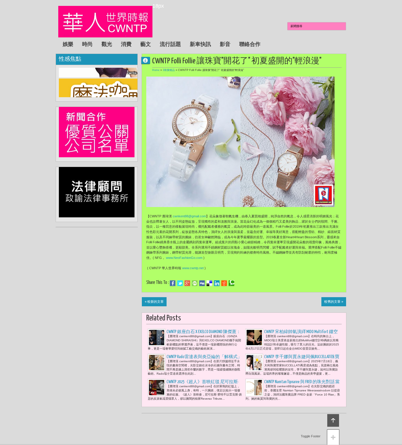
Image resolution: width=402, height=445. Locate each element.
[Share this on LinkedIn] (217, 283)
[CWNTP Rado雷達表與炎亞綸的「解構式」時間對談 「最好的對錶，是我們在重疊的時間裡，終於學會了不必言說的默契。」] (156, 362)
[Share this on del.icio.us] (209, 283)
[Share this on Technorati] (231, 283)
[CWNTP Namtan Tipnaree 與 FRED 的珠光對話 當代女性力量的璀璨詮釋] (254, 387)
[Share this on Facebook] (172, 283)
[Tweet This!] (180, 283)
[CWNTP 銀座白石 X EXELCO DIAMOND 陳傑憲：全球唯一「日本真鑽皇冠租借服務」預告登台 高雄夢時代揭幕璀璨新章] (156, 337)
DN (148, 60)
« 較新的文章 (154, 301)
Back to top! (333, 420)
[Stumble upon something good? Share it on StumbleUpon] (194, 283)
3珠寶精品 (169, 70)
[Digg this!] (202, 283)
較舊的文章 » (333, 301)
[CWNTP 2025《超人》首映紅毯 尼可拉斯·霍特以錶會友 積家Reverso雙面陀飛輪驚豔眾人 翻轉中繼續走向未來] (156, 387)
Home (156, 70)
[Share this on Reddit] (224, 283)
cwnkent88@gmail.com (189, 216)
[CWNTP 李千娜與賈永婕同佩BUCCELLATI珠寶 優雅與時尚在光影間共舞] (254, 362)
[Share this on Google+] (187, 283)
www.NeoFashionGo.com (184, 257)
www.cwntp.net (193, 268)
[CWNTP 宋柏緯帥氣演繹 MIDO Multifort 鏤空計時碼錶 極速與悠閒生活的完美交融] (254, 337)
